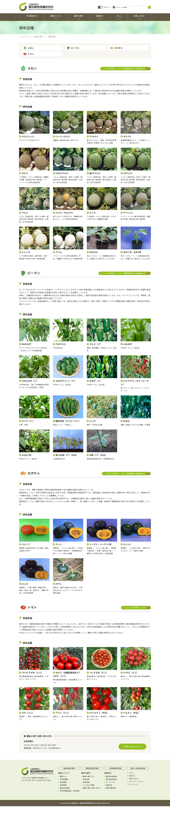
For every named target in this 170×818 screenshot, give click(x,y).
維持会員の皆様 (69, 768)
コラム (118, 17)
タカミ (25, 173)
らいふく (127, 544)
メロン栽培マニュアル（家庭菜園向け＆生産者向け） (125, 68)
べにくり (26, 544)
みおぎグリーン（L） (66, 380)
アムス (25, 212)
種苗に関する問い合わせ (92, 788)
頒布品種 (86, 782)
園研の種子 (78, 17)
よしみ (25, 583)
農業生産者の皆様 (92, 768)
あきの (126, 420)
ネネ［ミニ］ (28, 712)
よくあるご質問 (88, 785)
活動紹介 (99, 17)
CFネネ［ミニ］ (130, 672)
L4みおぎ (127, 343)
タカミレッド (28, 136)
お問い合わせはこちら (133, 746)
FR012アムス (62, 173)
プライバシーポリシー (137, 781)
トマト (31, 53)
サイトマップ (133, 784)
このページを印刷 (121, 7)
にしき (92, 420)
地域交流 (109, 785)
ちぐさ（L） (28, 420)
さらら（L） (95, 343)
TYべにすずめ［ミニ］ (32, 672)
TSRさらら (61, 343)
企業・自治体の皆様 (137, 768)
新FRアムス (94, 173)
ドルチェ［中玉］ (131, 712)
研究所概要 (64, 779)
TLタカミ (93, 136)
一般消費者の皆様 (114, 768)
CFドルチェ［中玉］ (99, 712)
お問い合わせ (139, 17)
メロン (31, 47)
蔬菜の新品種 (111, 788)
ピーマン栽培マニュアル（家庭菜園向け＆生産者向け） (124, 273)
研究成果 (86, 779)
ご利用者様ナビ (31, 17)
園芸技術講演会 (111, 776)
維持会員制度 (65, 788)
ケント (59, 544)
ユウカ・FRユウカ (64, 212)
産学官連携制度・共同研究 (69, 791)
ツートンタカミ (63, 136)
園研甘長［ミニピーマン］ (68, 420)
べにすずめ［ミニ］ (98, 672)
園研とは (63, 776)
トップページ (24, 36)
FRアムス (127, 173)
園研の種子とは (88, 776)
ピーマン (75, 47)
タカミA (127, 136)
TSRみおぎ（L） (30, 380)
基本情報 (63, 782)
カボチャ (118, 47)
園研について (56, 17)
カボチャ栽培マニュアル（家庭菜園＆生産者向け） (126, 473)
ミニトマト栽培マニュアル (135, 607)
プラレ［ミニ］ (63, 712)
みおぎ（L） (95, 380)
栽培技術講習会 (111, 779)
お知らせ (132, 776)
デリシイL (128, 212)
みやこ (59, 583)
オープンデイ (110, 782)
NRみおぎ (26, 343)
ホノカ (92, 212)
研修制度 (63, 785)
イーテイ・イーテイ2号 (100, 544)
